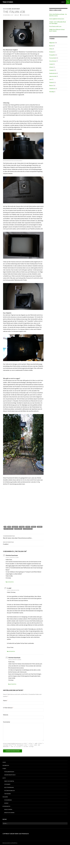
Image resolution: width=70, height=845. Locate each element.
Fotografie (52, 55)
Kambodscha (52, 73)
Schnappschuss (28, 528)
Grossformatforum (9, 774)
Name (5, 700)
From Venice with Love (55, 26)
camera (22, 526)
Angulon (15, 526)
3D (5, 526)
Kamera (40, 526)
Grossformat (16, 8)
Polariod (51, 82)
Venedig (51, 91)
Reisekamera (18, 528)
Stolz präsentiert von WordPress (10, 843)
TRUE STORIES (8, 2)
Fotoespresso (8, 800)
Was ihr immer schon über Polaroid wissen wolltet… (17, 537)
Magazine (5, 796)
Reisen (51, 85)
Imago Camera (8, 809)
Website (5, 715)
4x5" (9, 526)
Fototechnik (7, 8)
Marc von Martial (9, 781)
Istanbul (51, 70)
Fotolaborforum (9, 771)
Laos (50, 79)
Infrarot (51, 67)
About (63, 2)
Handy (33, 526)
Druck (28, 526)
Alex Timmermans (9, 787)
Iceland (51, 64)
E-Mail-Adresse (8, 707)
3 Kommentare (25, 15)
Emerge (6, 803)
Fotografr (7, 784)
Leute (4, 778)
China (50, 48)
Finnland (51, 52)
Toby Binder (7, 793)
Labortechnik (52, 76)
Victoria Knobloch (9, 790)
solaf (17, 15)
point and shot (9, 528)
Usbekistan (52, 88)
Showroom (6, 765)
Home (4, 762)
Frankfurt (8, 543)
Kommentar (6, 722)
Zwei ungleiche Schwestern (56, 18)
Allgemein (52, 42)
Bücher (51, 45)
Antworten (10, 582)
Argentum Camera (9, 812)
